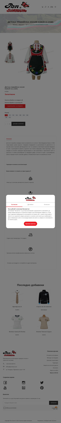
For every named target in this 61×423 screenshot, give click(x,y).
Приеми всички (30, 224)
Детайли (30, 204)
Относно (47, 204)
